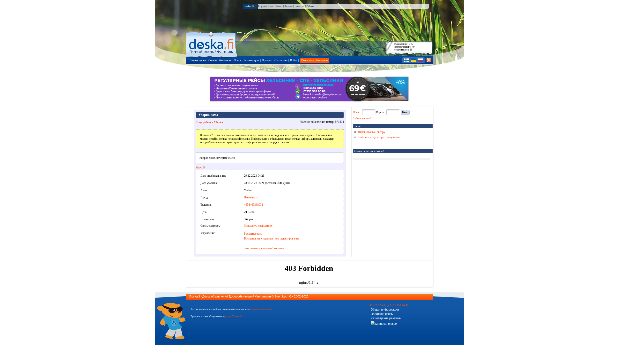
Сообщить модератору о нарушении (378, 137)
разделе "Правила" (233, 316)
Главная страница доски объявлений (212, 44)
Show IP (200, 167)
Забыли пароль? (362, 118)
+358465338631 (253, 204)
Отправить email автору (258, 225)
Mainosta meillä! (386, 324)
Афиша (288, 6)
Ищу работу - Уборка (209, 122)
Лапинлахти (251, 197)
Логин (356, 112)
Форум (262, 6)
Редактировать (253, 233)
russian (249, 6)
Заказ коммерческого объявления (264, 248)
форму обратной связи (261, 309)
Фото (279, 6)
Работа (310, 6)
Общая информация (385, 309)
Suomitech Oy (283, 296)
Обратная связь (382, 314)
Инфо (271, 6)
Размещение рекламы (386, 318)
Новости (299, 6)
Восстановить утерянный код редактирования (271, 238)
